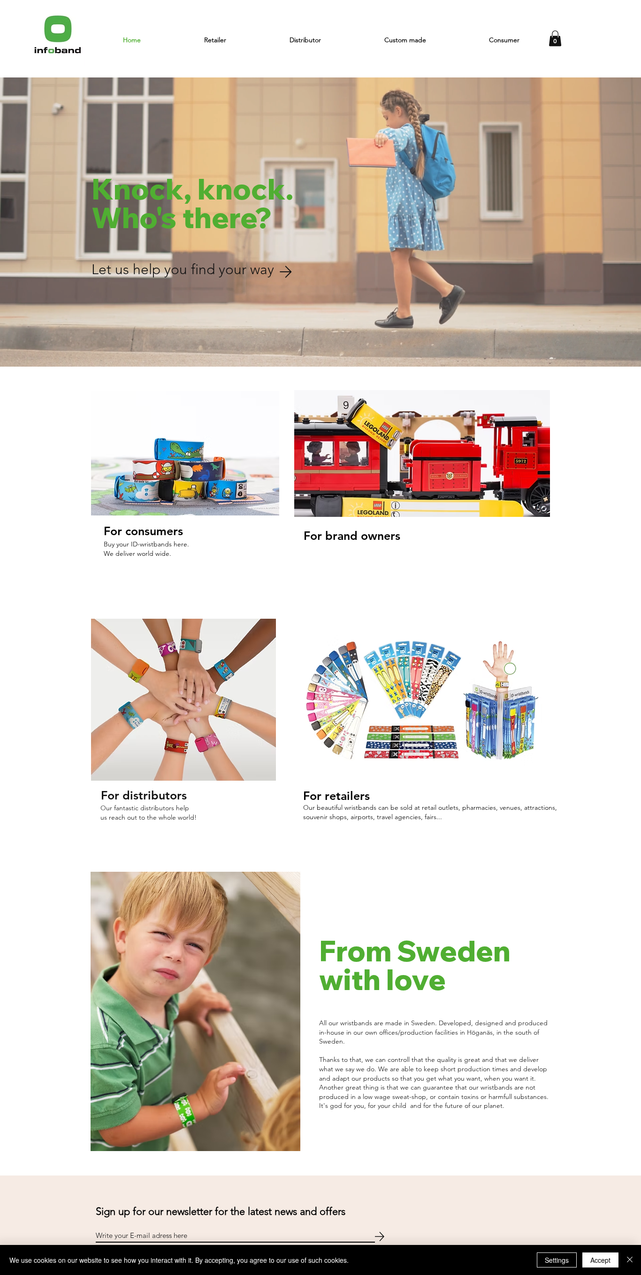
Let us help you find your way (183, 269)
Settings (557, 1260)
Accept (600, 1260)
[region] (185, 479)
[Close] (629, 1259)
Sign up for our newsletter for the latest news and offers (220, 1211)
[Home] (58, 37)
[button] (215, 39)
